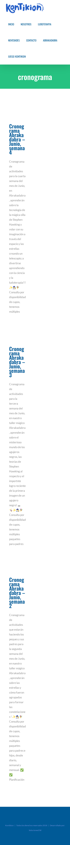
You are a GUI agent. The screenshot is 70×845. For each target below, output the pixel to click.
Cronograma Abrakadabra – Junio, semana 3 (17, 362)
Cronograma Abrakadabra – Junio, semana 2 (17, 592)
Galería (17, 111)
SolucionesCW (35, 830)
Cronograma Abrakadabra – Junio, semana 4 (17, 139)
